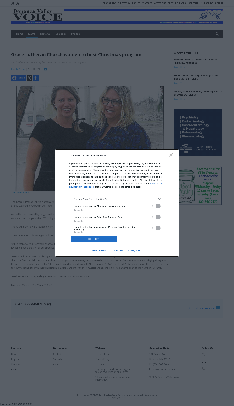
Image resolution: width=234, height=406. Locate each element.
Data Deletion (99, 250)
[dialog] (117, 203)
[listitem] (117, 199)
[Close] (172, 156)
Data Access (117, 250)
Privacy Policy (135, 250)
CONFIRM (94, 239)
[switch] (156, 206)
